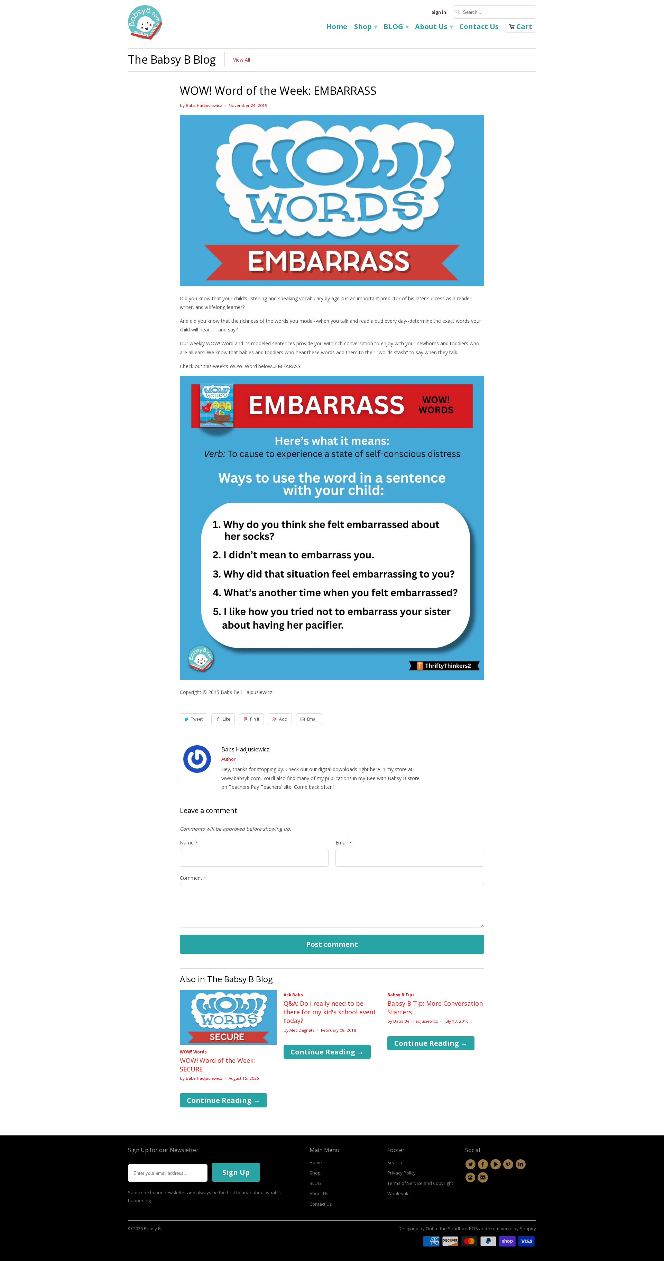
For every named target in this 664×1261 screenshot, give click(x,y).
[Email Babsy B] (484, 1177)
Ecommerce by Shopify (512, 1228)
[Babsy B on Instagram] (471, 1177)
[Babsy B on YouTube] (496, 1164)
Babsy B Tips (401, 994)
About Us (433, 27)
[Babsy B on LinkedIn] (521, 1164)
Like (226, 719)
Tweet (197, 719)
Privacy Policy (401, 1173)
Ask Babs (293, 994)
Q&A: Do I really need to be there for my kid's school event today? (330, 1012)
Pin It (254, 719)
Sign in (439, 12)
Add (283, 719)
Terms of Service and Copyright (420, 1183)
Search (394, 1162)
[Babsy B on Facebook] (484, 1164)
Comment (193, 878)
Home (336, 27)
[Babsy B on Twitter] (471, 1164)
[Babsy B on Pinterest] (509, 1164)
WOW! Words (193, 1051)
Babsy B (152, 1228)
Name (188, 842)
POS (473, 1228)
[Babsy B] (145, 24)
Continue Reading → (223, 1100)
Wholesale (398, 1193)
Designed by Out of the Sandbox (432, 1228)
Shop (365, 27)
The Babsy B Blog (172, 59)
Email (312, 719)
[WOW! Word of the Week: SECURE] (228, 1043)
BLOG (396, 27)
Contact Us (479, 27)
